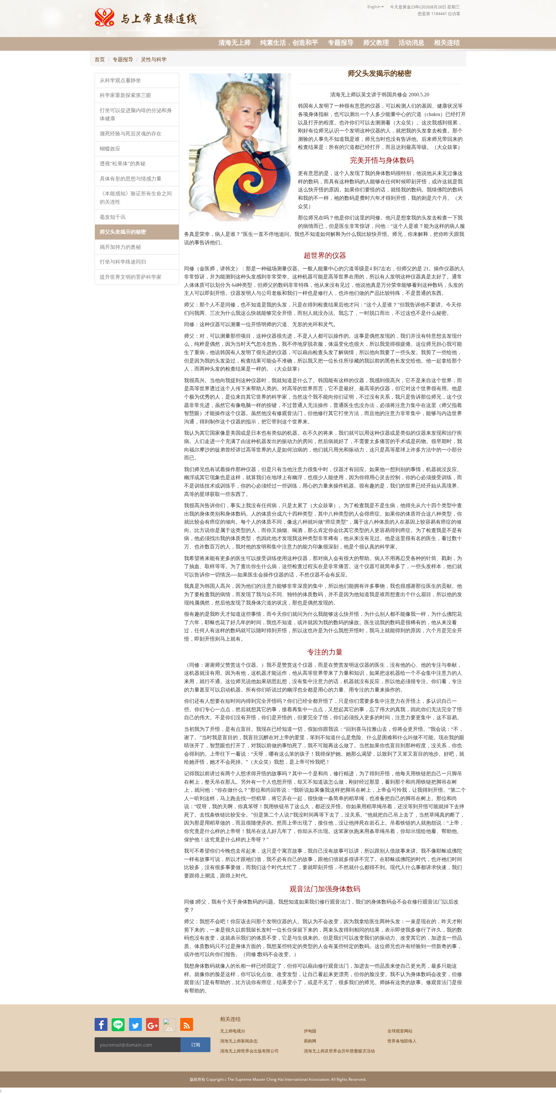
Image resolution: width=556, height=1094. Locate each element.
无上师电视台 (232, 1031)
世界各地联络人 (402, 1041)
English (374, 6)
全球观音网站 (399, 1031)
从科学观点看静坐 (120, 80)
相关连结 (447, 42)
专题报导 (341, 42)
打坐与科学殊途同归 (123, 262)
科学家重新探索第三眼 (125, 95)
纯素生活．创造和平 (289, 42)
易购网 (310, 1041)
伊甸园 (310, 1031)
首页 (100, 59)
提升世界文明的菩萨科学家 (131, 277)
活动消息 (411, 42)
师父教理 (376, 42)
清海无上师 (234, 42)
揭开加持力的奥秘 (120, 247)
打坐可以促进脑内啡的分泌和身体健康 (136, 114)
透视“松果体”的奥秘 (122, 163)
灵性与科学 (154, 59)
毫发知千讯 (112, 217)
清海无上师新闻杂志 (239, 1041)
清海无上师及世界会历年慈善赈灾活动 (339, 1051)
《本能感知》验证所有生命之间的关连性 (136, 198)
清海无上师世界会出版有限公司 (249, 1051)
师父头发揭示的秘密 (123, 232)
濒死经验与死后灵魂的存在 (131, 133)
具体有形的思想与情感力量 (131, 178)
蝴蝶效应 (110, 148)
